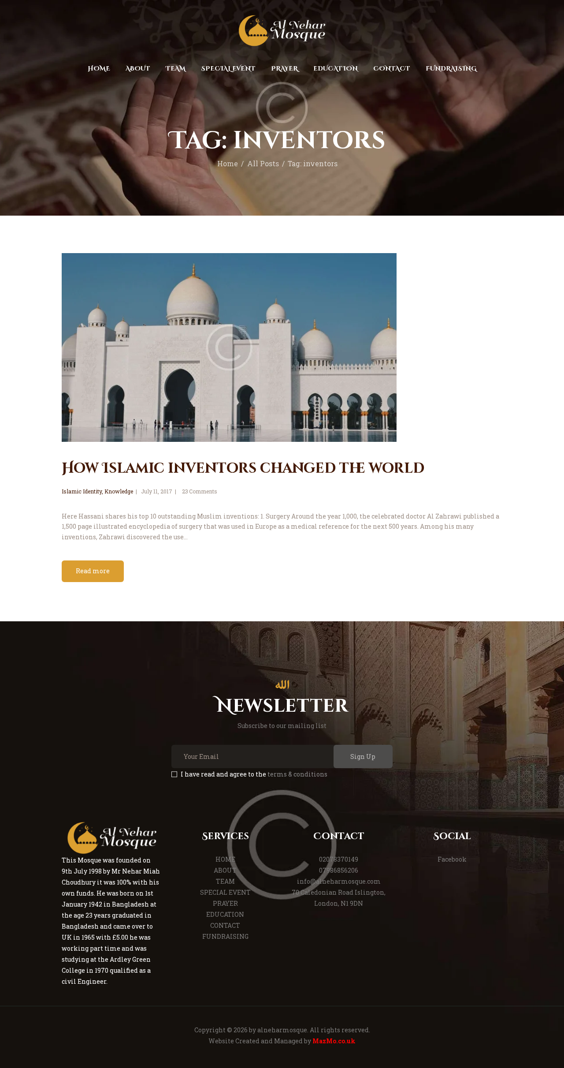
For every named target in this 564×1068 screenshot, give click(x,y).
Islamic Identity (82, 491)
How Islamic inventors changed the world (243, 468)
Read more (93, 571)
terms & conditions (297, 774)
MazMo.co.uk (334, 1041)
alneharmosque (282, 1030)
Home (227, 163)
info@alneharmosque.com (339, 881)
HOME (225, 859)
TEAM (225, 881)
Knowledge (118, 491)
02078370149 (338, 859)
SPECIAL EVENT (225, 892)
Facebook (452, 859)
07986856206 (338, 870)
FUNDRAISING (225, 936)
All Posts (263, 163)
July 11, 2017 (156, 491)
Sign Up (362, 756)
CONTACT (225, 925)
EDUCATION (225, 914)
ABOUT (225, 870)
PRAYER (225, 903)
